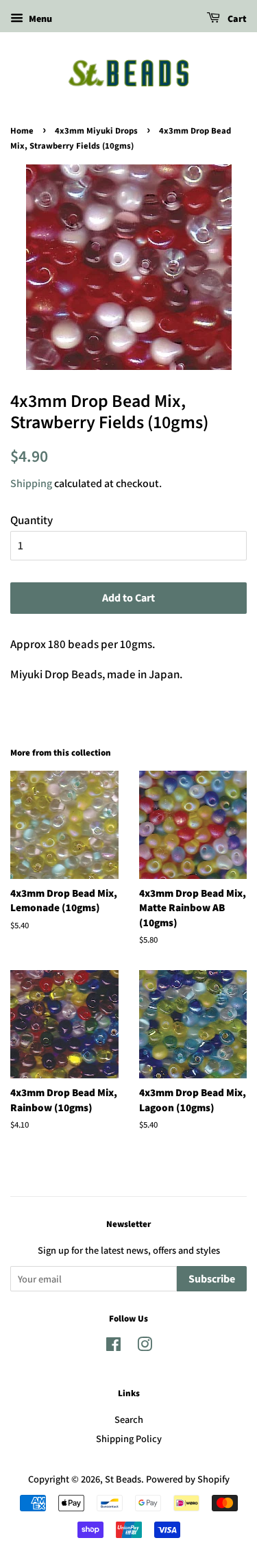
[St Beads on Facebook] (113, 1346)
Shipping (31, 483)
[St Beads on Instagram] (144, 1346)
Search (128, 1419)
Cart (236, 19)
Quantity (31, 520)
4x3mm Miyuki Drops (96, 131)
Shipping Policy (129, 1438)
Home (22, 131)
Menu (39, 18)
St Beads (123, 1478)
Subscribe (211, 1279)
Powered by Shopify (188, 1478)
